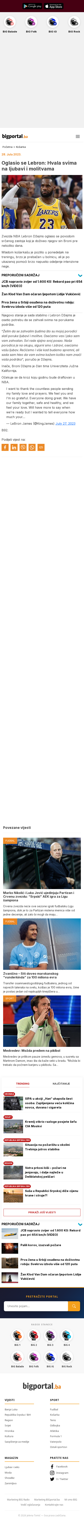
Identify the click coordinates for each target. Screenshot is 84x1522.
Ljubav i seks (12, 1467)
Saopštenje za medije (17, 1441)
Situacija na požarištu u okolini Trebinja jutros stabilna (47, 1147)
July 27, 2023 (65, 423)
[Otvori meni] (78, 136)
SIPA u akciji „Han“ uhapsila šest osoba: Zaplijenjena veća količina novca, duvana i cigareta (49, 1103)
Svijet (8, 1425)
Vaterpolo (56, 1441)
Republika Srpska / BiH (18, 1414)
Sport (54, 1400)
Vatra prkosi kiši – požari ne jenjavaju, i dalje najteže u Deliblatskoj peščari (45, 1172)
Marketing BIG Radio (18, 1499)
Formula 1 (56, 1436)
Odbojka (55, 1425)
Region (9, 1420)
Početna (8, 146)
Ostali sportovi (58, 1447)
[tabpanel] (42, 1152)
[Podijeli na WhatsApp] (32, 447)
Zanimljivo (11, 1483)
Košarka (21, 146)
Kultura (9, 1436)
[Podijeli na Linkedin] (14, 447)
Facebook (62, 1466)
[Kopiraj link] (41, 447)
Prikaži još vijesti (42, 1212)
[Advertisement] (42, 83)
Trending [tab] (22, 1083)
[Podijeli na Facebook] (5, 447)
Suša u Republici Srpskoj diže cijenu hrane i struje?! (51, 1193)
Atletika (54, 1431)
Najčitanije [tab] (61, 1083)
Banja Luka (11, 1409)
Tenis (53, 1420)
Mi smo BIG (70, 1499)
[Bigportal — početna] (15, 136)
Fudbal (54, 1409)
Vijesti (10, 1400)
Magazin (11, 1458)
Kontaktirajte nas (54, 1504)
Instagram (62, 1472)
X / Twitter (62, 1479)
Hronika (9, 1431)
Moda (8, 1472)
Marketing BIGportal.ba (47, 1499)
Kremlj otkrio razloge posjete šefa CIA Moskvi (51, 1124)
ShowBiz (9, 1478)
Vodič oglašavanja (30, 1504)
